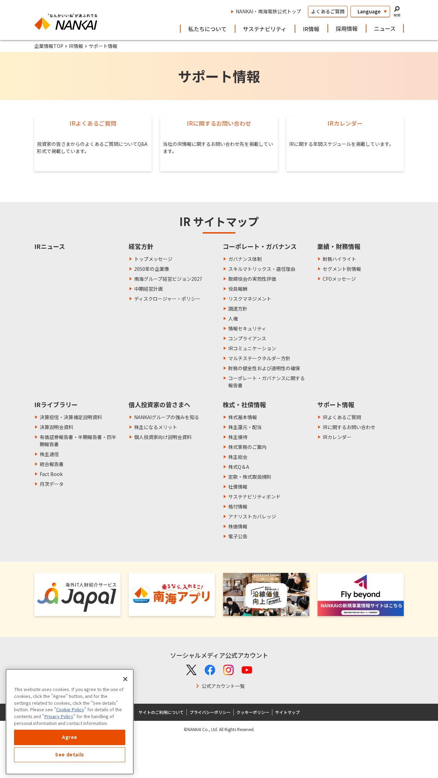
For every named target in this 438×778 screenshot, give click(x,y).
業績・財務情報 (338, 246)
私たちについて (207, 29)
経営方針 (141, 246)
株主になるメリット (155, 427)
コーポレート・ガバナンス (260, 246)
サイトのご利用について (161, 712)
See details (69, 754)
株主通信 (49, 454)
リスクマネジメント (249, 298)
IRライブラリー (56, 404)
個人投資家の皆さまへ (159, 404)
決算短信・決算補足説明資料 (71, 417)
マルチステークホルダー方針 (259, 358)
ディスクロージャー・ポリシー (167, 298)
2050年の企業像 (151, 268)
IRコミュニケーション (252, 348)
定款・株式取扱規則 (249, 476)
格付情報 (237, 506)
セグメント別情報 (342, 268)
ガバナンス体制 (245, 258)
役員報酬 (237, 288)
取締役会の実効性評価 (252, 278)
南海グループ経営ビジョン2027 (168, 278)
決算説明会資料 (56, 427)
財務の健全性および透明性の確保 (264, 368)
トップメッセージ (153, 258)
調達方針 (237, 308)
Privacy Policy (58, 716)
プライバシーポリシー (210, 712)
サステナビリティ (264, 29)
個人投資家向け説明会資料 (163, 437)
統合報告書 (52, 464)
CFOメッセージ (339, 278)
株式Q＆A (238, 466)
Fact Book (51, 473)
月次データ (52, 483)
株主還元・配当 (245, 427)
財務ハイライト (339, 258)
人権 (233, 318)
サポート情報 (335, 404)
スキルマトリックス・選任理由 (261, 268)
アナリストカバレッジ (252, 516)
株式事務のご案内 (247, 446)
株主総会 (237, 456)
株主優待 (237, 437)
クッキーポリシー (252, 712)
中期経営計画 (148, 288)
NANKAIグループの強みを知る (166, 417)
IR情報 (311, 29)
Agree (69, 737)
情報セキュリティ (247, 328)
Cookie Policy (70, 709)
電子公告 (237, 536)
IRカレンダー (337, 437)
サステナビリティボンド (254, 496)
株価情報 (237, 526)
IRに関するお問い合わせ (349, 427)
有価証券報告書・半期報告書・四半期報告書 (78, 441)
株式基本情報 (242, 417)
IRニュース (49, 246)
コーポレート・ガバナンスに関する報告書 (266, 382)
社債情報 (237, 486)
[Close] (125, 679)
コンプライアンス (247, 338)
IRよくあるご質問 (342, 417)
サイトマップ (287, 712)
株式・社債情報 (244, 404)
